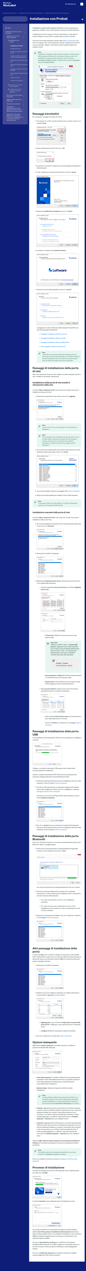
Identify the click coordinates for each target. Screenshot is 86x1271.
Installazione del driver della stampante (31, 13)
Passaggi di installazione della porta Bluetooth (55, 342)
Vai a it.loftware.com (70, 4)
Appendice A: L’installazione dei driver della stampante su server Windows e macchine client (14, 109)
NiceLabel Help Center (10, 13)
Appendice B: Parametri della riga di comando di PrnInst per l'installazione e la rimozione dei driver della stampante (14, 117)
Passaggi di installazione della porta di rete (54, 334)
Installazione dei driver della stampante (57, 13)
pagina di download (69, 40)
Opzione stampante (61, 783)
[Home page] (9, 4)
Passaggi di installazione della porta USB (53, 338)
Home (9, 28)
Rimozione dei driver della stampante (14, 96)
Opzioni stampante (74, 491)
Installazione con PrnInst (14, 41)
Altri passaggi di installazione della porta (53, 346)
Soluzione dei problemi (13, 104)
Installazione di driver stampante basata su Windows (15, 91)
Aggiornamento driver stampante (49, 791)
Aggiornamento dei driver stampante (14, 100)
